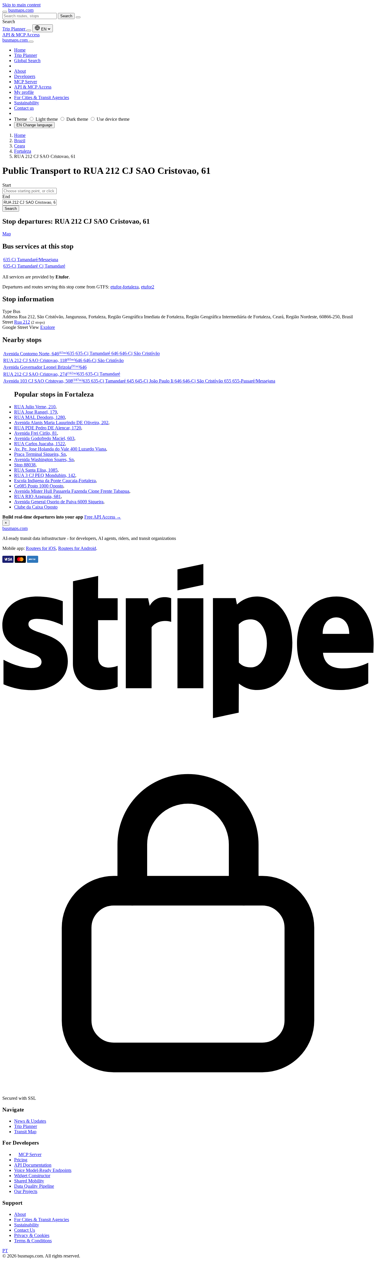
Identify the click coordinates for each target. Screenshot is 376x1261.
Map (6, 233)
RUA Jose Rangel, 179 (35, 411)
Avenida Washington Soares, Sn (44, 459)
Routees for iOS (41, 548)
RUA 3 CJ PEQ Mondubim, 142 (44, 475)
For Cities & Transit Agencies (41, 1219)
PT (5, 1250)
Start (6, 185)
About (20, 1214)
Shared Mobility (29, 1180)
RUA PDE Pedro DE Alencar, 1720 (47, 427)
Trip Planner (14, 28)
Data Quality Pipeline (34, 1186)
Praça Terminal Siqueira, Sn (40, 454)
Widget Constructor (32, 1175)
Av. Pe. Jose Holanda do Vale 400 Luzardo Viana (60, 448)
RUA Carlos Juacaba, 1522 (39, 443)
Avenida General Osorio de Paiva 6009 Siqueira (58, 501)
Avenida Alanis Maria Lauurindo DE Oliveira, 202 (61, 422)
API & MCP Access (21, 34)
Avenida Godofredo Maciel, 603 (44, 438)
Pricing (20, 1159)
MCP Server (30, 1154)
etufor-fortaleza (124, 286)
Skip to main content (21, 4)
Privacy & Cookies (31, 1235)
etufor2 (147, 286)
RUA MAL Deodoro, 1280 (39, 417)
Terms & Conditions (33, 1240)
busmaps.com (20, 10)
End (6, 196)
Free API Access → (102, 516)
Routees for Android (77, 548)
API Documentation (32, 1165)
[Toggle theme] (28, 30)
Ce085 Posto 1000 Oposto (38, 485)
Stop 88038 (25, 464)
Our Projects (25, 1191)
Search (66, 16)
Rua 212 (22, 322)
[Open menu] (4, 12)
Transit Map (25, 1131)
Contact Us (24, 1230)
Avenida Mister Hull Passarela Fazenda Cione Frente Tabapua (71, 491)
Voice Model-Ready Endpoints (42, 1170)
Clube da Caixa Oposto (36, 506)
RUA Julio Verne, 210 (35, 406)
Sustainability (26, 1224)
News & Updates (30, 1121)
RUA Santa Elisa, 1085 (36, 470)
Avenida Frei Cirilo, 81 (35, 433)
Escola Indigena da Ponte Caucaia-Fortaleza (55, 480)
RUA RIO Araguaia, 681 (37, 496)
